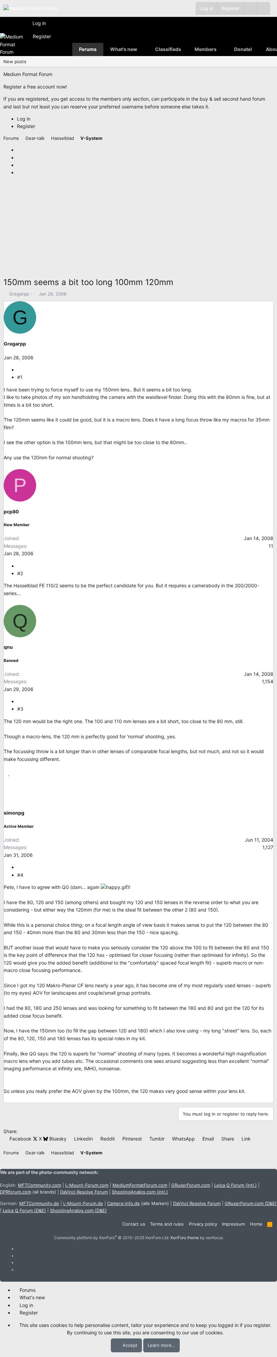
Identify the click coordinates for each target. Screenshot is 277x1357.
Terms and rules (167, 1224)
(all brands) (28, 1192)
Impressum (233, 1224)
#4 (20, 875)
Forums (88, 49)
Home (256, 1224)
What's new (123, 49)
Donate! (243, 49)
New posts (14, 61)
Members (206, 49)
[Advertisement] (138, 228)
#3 (20, 709)
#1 (20, 377)
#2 (20, 573)
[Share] (19, 370)
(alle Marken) (138, 1203)
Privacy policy (203, 1224)
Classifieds (168, 49)
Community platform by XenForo (111, 1237)
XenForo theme (184, 1237)
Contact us (133, 1224)
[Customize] (250, 8)
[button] (263, 8)
